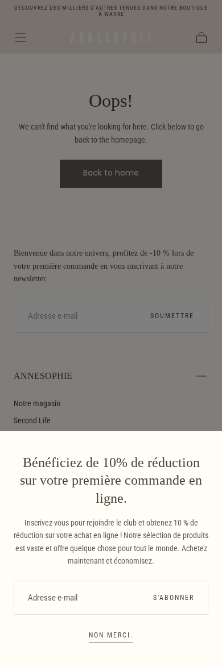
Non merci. (111, 635)
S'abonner (173, 598)
